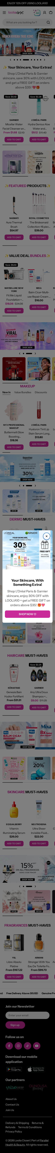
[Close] (47, 536)
